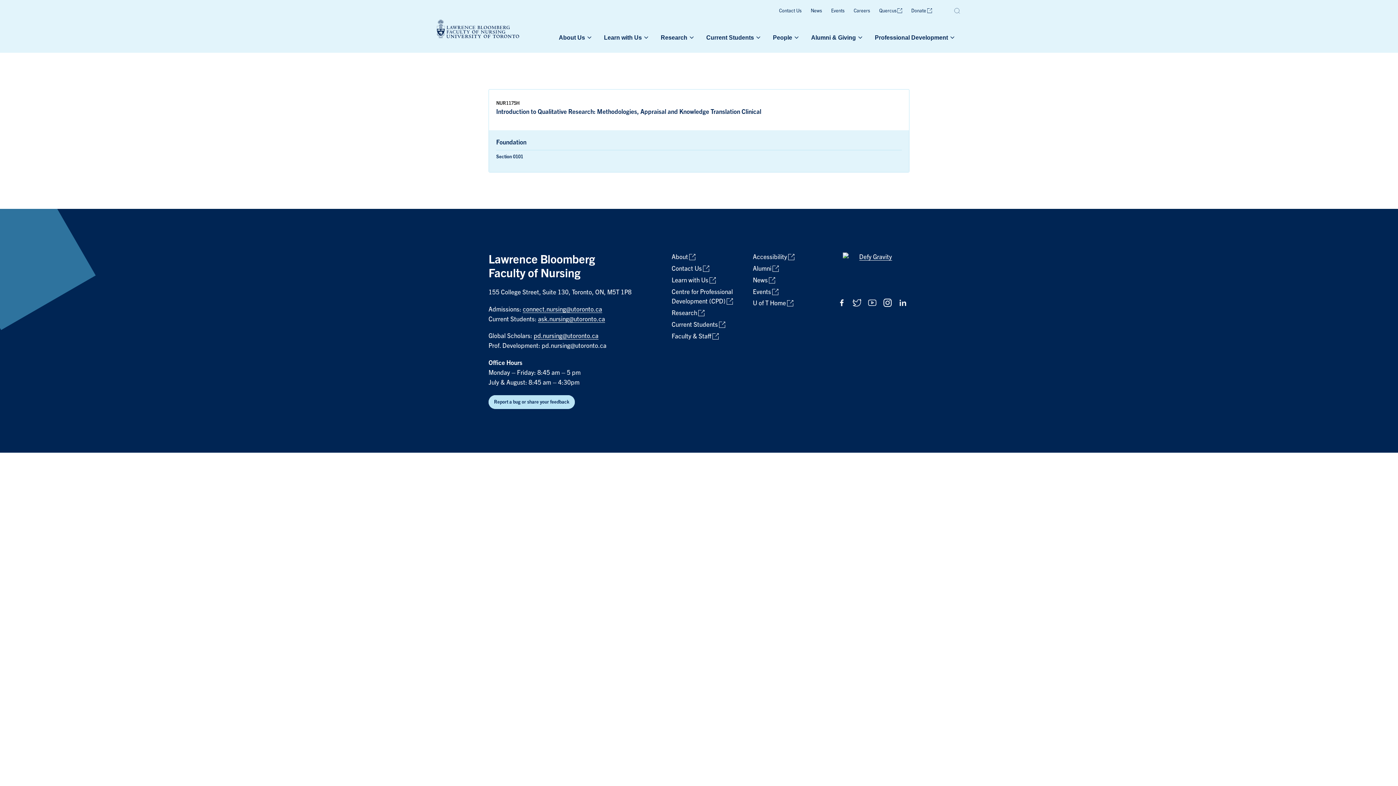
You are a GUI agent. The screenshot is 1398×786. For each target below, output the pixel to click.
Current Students (730, 37)
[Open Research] (691, 37)
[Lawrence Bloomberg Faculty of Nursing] (478, 30)
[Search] (957, 11)
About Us (572, 37)
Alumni (762, 269)
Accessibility (770, 257)
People (782, 37)
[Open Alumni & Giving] (859, 37)
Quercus (888, 10)
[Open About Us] (588, 37)
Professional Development (911, 37)
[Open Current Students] (757, 37)
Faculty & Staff (691, 336)
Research (674, 37)
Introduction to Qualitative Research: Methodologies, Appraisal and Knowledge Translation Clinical (628, 112)
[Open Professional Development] (951, 37)
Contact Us (790, 10)
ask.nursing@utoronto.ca (571, 319)
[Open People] (795, 37)
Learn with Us (623, 37)
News (816, 10)
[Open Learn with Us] (645, 37)
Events (838, 10)
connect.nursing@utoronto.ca (562, 309)
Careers (862, 10)
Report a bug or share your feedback (531, 402)
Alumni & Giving (833, 37)
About (680, 257)
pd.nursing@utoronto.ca (566, 336)
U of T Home (769, 303)
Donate (918, 10)
